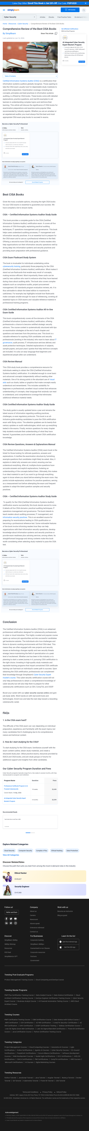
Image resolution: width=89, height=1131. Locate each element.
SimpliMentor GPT (11, 956)
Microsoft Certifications (14, 1062)
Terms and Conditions (30, 1092)
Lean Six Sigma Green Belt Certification (19, 1029)
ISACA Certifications (24, 1059)
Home (5, 24)
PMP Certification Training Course (17, 1020)
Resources (12, 24)
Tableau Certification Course (69, 1026)
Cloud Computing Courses (39, 1047)
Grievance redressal (37, 928)
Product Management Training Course (19, 980)
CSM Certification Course (41, 1020)
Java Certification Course (21, 1032)
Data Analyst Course (43, 995)
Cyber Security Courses (60, 1050)
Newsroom (34, 919)
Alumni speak (35, 923)
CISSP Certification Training (45, 1026)
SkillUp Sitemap (10, 944)
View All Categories (11, 855)
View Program (25, 154)
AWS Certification (11, 1023)
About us (33, 911)
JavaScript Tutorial (26, 1078)
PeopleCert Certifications (26, 1053)
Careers (33, 915)
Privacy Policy (47, 1092)
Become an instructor (65, 911)
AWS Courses (75, 1059)
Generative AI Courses (59, 1047)
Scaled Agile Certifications (45, 1056)
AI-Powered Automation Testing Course (53, 1001)
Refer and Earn (11, 912)
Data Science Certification (63, 995)
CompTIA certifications (59, 1059)
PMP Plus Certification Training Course (19, 995)
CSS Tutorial (60, 1081)
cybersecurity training (11, 266)
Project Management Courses (16, 1047)
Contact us (34, 932)
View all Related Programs (37, 182)
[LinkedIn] (6, 923)
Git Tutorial (17, 1081)
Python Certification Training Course (47, 1032)
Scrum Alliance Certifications (49, 1053)
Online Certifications (24, 1050)
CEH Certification (27, 1023)
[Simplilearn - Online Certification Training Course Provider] (17, 10)
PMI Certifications (41, 1059)
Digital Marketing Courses (45, 1062)
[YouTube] (15, 919)
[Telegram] (11, 923)
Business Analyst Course (26, 1001)
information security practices (15, 517)
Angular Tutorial (54, 1078)
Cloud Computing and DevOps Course (50, 980)
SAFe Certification (26, 1026)
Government (34, 960)
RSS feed (8, 952)
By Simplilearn (9, 33)
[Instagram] (15, 923)
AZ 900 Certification (43, 1023)
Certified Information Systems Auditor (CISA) (21, 81)
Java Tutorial (40, 1078)
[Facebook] (6, 919)
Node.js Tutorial (68, 1078)
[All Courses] (4, 10)
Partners (33, 956)
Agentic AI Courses (42, 1050)
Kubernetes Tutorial (30, 1081)
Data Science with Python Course (66, 1020)
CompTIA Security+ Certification (65, 1023)
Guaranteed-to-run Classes (40, 948)
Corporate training (37, 940)
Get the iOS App (69, 947)
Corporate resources (37, 952)
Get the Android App (70, 942)
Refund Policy (61, 1092)
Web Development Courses (23, 1056)
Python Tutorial (10, 1078)
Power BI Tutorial (47, 1081)
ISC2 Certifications (64, 1056)
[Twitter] (11, 919)
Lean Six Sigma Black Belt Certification (51, 1029)
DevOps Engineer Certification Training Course (53, 998)
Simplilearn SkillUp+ (37, 944)
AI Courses (29, 1062)
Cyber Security (23, 24)
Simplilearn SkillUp (11, 940)
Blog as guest (62, 915)
